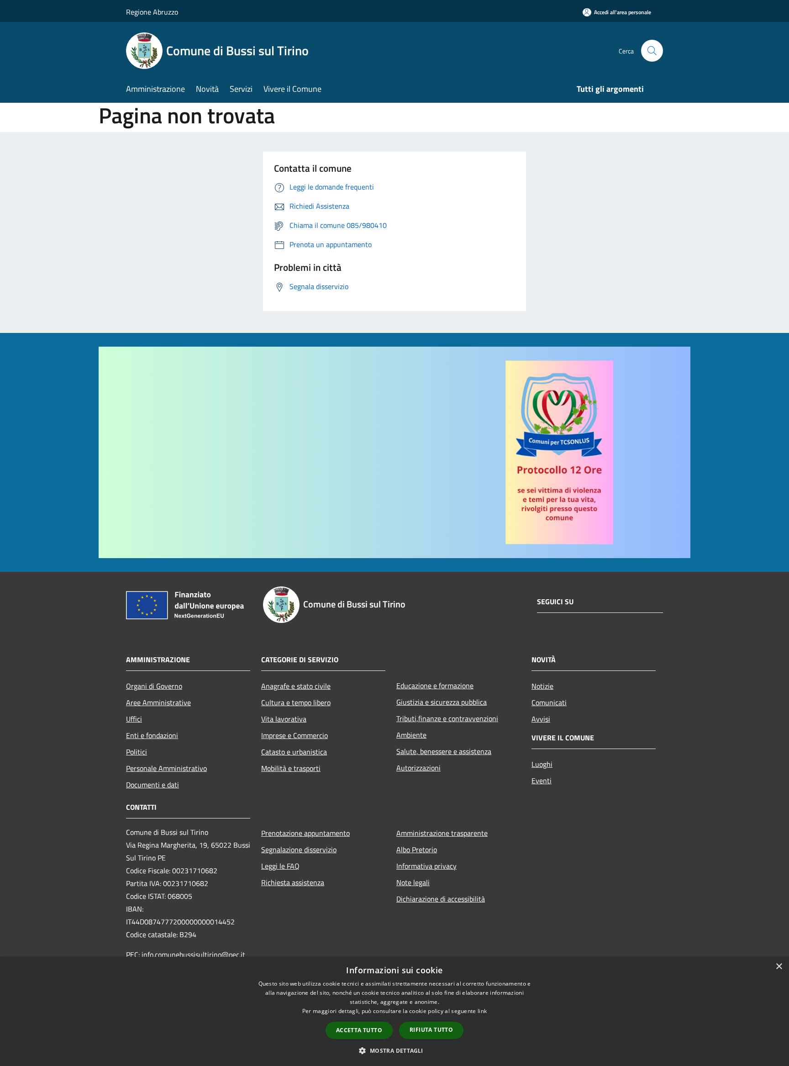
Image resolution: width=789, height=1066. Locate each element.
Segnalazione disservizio (299, 849)
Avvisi (540, 718)
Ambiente (411, 734)
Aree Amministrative (158, 702)
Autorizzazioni (418, 767)
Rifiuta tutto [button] (431, 1030)
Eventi (541, 780)
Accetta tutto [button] (359, 1030)
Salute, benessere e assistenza (443, 751)
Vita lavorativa (283, 718)
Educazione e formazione (434, 685)
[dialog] (394, 1011)
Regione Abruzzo (152, 11)
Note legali (413, 882)
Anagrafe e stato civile (296, 686)
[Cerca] (652, 51)
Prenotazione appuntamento (305, 833)
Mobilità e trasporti (291, 768)
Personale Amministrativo (166, 768)
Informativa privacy (426, 865)
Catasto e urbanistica (294, 751)
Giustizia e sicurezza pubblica (441, 702)
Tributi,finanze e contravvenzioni (447, 718)
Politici (136, 751)
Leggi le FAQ (280, 865)
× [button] (778, 966)
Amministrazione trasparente (442, 833)
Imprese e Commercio (294, 735)
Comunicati (549, 702)
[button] (394, 1050)
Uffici (134, 718)
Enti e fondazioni (152, 735)
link (482, 1011)
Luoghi (541, 764)
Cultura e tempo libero (296, 702)
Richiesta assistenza (292, 882)
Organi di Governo (154, 686)
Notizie (542, 686)
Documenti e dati (152, 784)
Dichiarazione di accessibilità (440, 898)
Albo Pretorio (416, 849)
